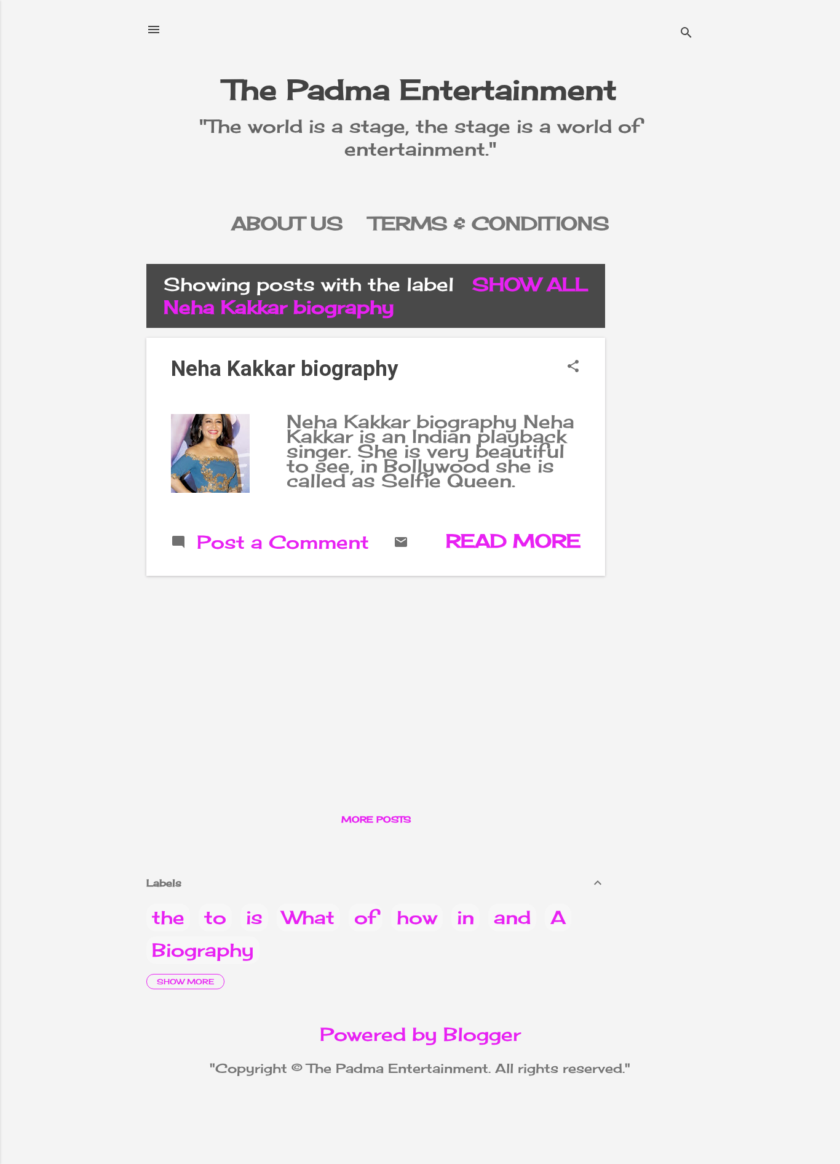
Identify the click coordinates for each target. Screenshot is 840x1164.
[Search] (686, 33)
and (512, 917)
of (365, 917)
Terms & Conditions (489, 223)
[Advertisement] (664, 448)
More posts (376, 819)
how (417, 917)
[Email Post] (401, 543)
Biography (203, 950)
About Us (287, 223)
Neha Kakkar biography (284, 368)
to (215, 917)
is (254, 917)
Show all (530, 284)
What (308, 917)
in (465, 917)
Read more (513, 541)
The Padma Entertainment (420, 89)
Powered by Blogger (420, 1034)
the (168, 917)
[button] (573, 367)
